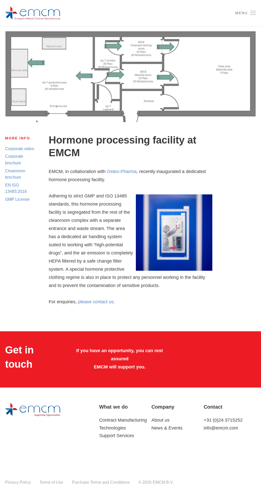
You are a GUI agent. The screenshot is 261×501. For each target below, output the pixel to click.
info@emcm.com (221, 428)
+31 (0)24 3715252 (223, 420)
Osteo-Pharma (122, 171)
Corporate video (19, 149)
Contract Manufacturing (123, 420)
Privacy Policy (18, 482)
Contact (213, 407)
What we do (113, 407)
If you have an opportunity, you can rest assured (119, 354)
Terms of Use (51, 482)
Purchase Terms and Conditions (101, 482)
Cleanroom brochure (15, 174)
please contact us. (96, 301)
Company (162, 407)
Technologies (112, 428)
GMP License (17, 199)
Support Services (116, 435)
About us (160, 420)
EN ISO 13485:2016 (16, 188)
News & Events (166, 428)
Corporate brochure (14, 159)
